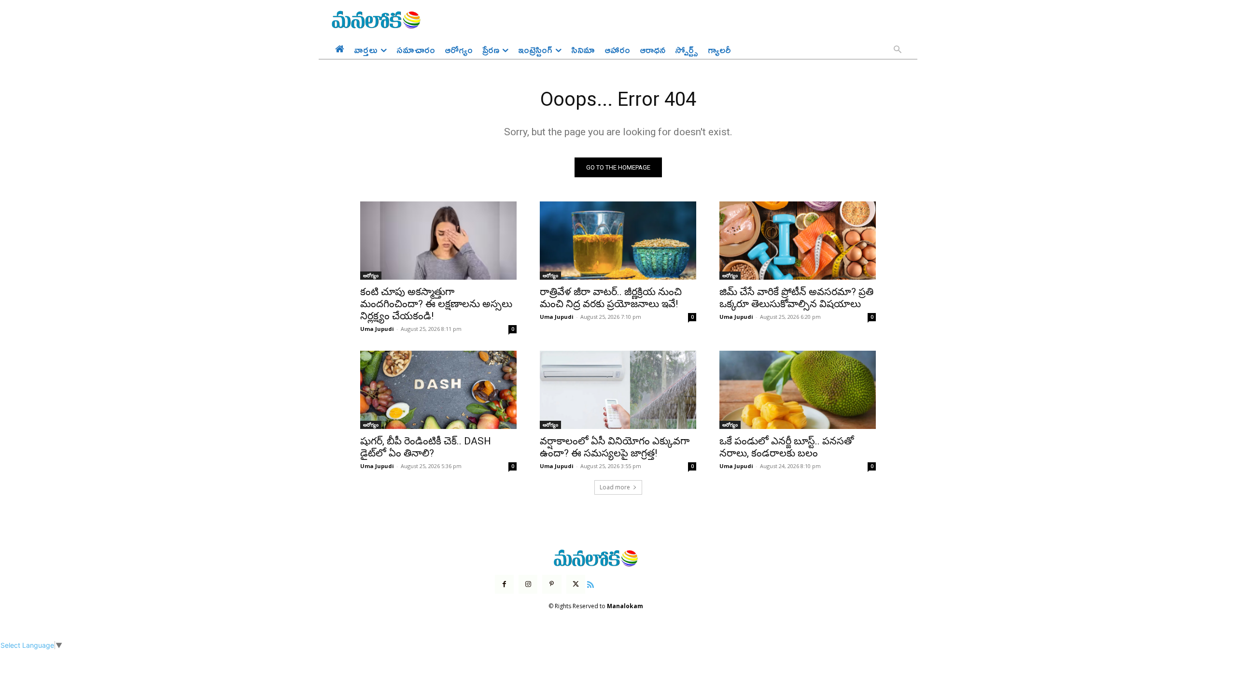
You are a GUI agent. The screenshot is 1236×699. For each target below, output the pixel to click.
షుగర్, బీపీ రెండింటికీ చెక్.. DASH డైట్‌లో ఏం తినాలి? (425, 447)
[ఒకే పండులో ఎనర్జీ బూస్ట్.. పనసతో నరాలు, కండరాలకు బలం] (797, 390)
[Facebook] (504, 584)
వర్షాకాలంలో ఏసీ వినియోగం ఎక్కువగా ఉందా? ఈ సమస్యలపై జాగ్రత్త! (614, 447)
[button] (897, 50)
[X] (575, 584)
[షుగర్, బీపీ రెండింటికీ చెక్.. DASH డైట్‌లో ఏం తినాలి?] (438, 390)
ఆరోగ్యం (371, 275)
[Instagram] (528, 584)
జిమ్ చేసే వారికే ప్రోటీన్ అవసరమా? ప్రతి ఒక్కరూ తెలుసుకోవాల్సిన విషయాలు (796, 298)
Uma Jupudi (377, 328)
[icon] (590, 583)
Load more (615, 487)
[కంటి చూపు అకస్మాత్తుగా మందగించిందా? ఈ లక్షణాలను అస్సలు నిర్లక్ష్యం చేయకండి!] (438, 240)
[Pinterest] (551, 584)
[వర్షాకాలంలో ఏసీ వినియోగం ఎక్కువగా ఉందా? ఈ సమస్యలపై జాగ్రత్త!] (618, 390)
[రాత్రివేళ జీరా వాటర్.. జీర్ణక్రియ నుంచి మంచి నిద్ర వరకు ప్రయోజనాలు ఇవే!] (618, 240)
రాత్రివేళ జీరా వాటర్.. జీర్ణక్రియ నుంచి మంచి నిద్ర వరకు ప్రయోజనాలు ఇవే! (611, 298)
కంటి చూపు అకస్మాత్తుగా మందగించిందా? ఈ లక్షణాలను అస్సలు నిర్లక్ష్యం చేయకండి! (436, 304)
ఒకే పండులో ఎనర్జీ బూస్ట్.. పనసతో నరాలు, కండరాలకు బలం (786, 447)
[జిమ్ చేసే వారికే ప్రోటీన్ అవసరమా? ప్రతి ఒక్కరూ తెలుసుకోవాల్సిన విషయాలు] (797, 240)
